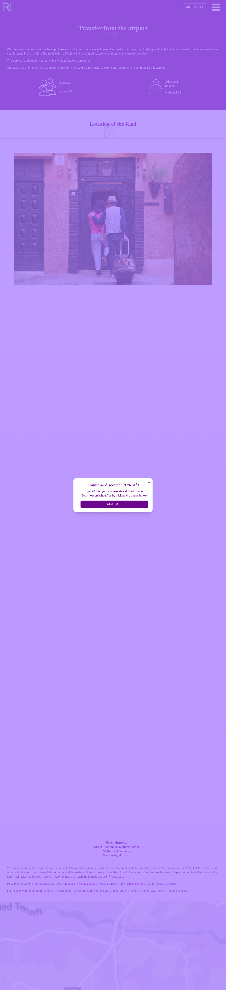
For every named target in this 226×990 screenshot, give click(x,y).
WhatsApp (114, 504)
